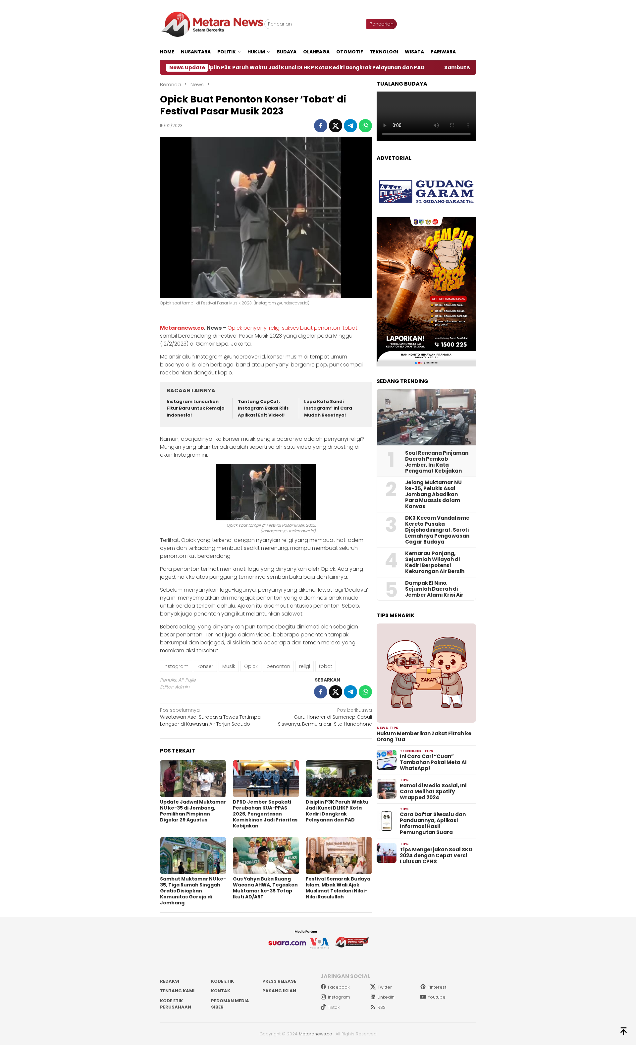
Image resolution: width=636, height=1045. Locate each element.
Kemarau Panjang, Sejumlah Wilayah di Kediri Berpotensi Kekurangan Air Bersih (434, 562)
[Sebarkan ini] (320, 125)
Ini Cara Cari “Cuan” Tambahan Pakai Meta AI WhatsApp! (433, 762)
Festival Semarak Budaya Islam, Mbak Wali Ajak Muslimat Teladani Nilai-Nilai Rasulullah (338, 888)
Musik (228, 666)
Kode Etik (222, 981)
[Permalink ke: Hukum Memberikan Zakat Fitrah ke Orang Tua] (426, 673)
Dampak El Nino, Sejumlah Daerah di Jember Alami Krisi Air (434, 589)
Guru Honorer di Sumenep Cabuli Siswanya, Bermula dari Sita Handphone (325, 717)
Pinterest (437, 987)
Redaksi (169, 981)
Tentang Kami (177, 991)
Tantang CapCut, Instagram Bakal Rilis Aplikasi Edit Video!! (263, 408)
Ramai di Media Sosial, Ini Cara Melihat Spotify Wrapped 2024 (433, 792)
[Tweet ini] (335, 125)
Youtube (437, 997)
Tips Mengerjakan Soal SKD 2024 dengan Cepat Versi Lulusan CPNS (436, 856)
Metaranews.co (182, 328)
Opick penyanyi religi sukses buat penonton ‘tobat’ (293, 328)
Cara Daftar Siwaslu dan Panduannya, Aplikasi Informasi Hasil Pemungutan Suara (433, 823)
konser (205, 666)
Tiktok (334, 1007)
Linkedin (386, 997)
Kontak (220, 991)
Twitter (385, 987)
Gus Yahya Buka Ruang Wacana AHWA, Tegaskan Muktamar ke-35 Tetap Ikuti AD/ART (265, 888)
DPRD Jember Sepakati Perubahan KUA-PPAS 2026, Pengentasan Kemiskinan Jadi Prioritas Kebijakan (265, 814)
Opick (251, 666)
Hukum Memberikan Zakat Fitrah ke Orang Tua (424, 737)
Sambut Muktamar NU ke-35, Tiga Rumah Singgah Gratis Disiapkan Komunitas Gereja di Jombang (193, 891)
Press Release (279, 981)
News (382, 727)
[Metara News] (212, 24)
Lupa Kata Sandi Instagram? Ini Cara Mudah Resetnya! (328, 408)
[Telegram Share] (350, 125)
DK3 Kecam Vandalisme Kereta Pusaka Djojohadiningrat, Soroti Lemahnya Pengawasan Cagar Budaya (437, 530)
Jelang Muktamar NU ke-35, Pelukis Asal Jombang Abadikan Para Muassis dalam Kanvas (433, 494)
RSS (382, 1007)
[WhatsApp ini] (365, 125)
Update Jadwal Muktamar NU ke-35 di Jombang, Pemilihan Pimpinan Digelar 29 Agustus (193, 811)
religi (304, 666)
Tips (394, 727)
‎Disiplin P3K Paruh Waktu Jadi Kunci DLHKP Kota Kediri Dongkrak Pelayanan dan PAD (256, 68)
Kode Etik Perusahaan (175, 1004)
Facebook (338, 987)
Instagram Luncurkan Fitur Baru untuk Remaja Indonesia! (196, 408)
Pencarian (382, 24)
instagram (176, 666)
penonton (278, 666)
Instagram (339, 997)
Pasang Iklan (279, 991)
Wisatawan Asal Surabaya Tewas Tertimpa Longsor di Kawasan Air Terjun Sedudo (210, 717)
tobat (325, 666)
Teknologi (411, 750)
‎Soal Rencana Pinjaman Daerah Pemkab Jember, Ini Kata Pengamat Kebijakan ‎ (436, 462)
